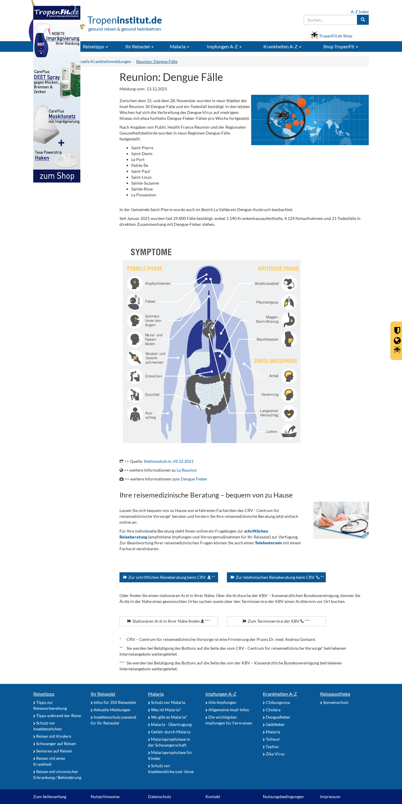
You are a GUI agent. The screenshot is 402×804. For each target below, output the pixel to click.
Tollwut (272, 739)
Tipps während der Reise (58, 715)
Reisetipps (43, 694)
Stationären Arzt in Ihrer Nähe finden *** (171, 621)
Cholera (272, 709)
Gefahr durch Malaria (170, 731)
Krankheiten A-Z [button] (280, 46)
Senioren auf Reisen (53, 750)
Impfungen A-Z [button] (223, 46)
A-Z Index (360, 11)
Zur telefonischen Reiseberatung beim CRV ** (279, 577)
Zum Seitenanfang (49, 796)
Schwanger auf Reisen (55, 743)
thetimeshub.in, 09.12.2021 (169, 461)
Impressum (330, 796)
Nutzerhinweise (105, 796)
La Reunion (187, 470)
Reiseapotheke (335, 694)
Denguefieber (277, 717)
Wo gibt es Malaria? (168, 717)
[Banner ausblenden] (77, 9)
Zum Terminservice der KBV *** (278, 621)
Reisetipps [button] (94, 46)
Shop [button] (338, 46)
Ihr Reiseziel (103, 694)
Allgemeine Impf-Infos (228, 709)
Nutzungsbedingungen (283, 796)
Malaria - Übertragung (171, 724)
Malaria (156, 694)
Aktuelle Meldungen (111, 709)
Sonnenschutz (335, 702)
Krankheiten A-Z (280, 694)
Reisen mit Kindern (53, 736)
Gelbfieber (275, 724)
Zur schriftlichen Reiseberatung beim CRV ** (171, 577)
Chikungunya (277, 702)
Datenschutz (159, 796)
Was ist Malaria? (165, 709)
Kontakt (212, 796)
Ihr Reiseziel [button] (138, 46)
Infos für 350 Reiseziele (114, 702)
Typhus (272, 746)
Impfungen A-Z (220, 694)
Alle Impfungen (221, 702)
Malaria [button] (178, 46)
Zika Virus (275, 753)
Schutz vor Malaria (167, 702)
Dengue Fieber (194, 478)
